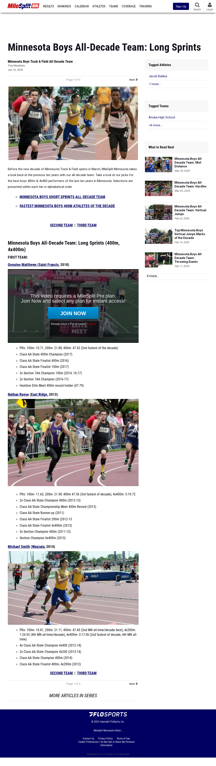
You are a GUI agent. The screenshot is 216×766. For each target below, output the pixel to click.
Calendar (82, 6)
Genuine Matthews (22, 264)
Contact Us (88, 738)
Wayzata (38, 546)
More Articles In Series (73, 695)
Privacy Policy (105, 738)
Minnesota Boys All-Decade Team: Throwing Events (188, 257)
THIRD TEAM (87, 225)
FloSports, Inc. (117, 721)
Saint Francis (49, 264)
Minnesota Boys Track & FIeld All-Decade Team (40, 62)
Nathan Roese (18, 394)
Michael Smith (19, 546)
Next (132, 79)
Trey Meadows (16, 65)
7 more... (155, 84)
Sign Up (181, 6)
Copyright (104, 721)
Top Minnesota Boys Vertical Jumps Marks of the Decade (189, 234)
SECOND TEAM (61, 225)
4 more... (153, 276)
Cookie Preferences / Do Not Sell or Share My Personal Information (106, 743)
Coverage (129, 6)
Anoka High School (162, 117)
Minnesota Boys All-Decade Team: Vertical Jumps (190, 210)
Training (145, 6)
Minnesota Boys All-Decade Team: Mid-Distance (188, 162)
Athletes (98, 6)
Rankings (64, 6)
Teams (113, 6)
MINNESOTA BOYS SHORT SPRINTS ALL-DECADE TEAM (62, 197)
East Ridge (39, 394)
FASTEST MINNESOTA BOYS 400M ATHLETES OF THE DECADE (67, 206)
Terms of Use (123, 738)
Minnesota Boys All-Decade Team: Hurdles (190, 184)
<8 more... (155, 125)
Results (48, 6)
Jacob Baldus (158, 76)
